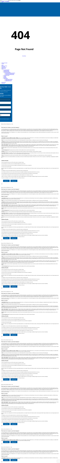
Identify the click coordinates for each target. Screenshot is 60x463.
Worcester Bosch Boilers (7, 72)
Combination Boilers (6, 71)
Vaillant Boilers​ (6, 78)
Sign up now (6, 180)
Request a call (14, 180)
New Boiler (3, 66)
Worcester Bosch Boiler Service (9, 73)
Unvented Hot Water (6, 75)
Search (19, 0)
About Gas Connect (4, 62)
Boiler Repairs (4, 68)
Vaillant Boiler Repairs (8, 80)
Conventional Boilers (6, 69)
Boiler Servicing (4, 67)
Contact (7, 1)
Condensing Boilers (6, 70)
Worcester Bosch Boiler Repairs (9, 74)
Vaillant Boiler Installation (8, 79)
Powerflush (5, 77)
